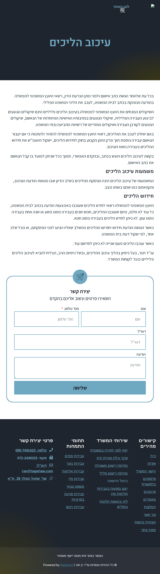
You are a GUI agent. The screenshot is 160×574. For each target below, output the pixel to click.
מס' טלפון (71, 309)
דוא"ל (142, 331)
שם (143, 309)
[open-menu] (122, 10)
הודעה (141, 354)
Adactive (66, 565)
